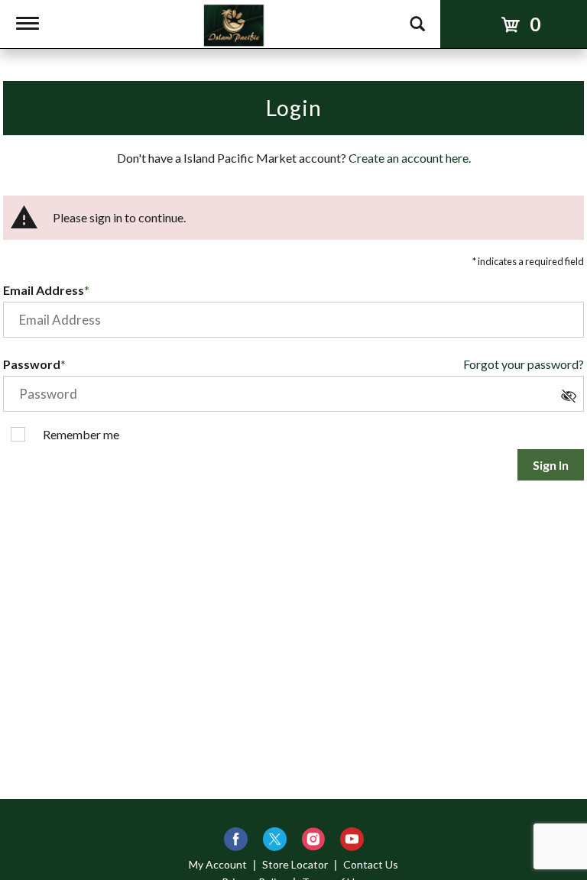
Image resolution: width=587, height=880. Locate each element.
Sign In (551, 465)
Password (31, 364)
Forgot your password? (523, 364)
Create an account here (409, 157)
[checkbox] (572, 400)
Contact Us (370, 864)
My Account (218, 864)
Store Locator (295, 864)
